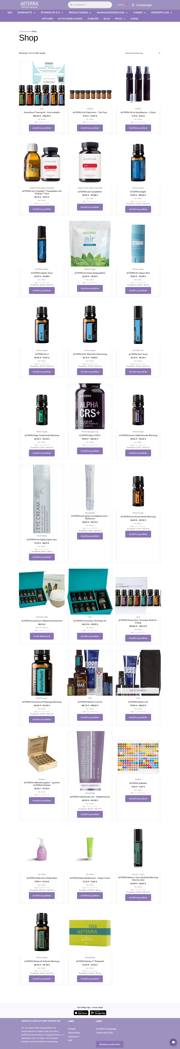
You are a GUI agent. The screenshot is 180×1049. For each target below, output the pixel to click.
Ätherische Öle (50, 12)
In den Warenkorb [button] (42, 636)
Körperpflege (160, 12)
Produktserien (78, 12)
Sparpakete (25, 12)
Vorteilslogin (144, 5)
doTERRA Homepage (106, 1029)
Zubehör (92, 18)
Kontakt (72, 1029)
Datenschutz (74, 1032)
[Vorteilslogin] (133, 4)
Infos (118, 18)
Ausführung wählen (42, 128)
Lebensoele (24, 31)
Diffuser (47, 18)
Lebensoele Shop (104, 1032)
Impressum (73, 1036)
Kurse (134, 18)
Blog (107, 18)
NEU (10, 12)
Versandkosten (43, 122)
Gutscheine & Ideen (70, 18)
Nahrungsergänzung (110, 12)
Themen (138, 12)
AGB (70, 1040)
